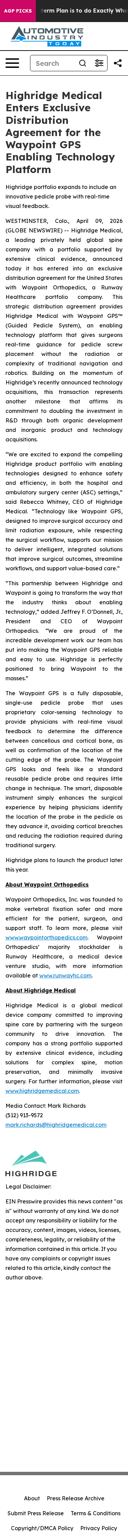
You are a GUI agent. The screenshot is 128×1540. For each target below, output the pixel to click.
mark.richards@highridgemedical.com (55, 1124)
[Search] (82, 63)
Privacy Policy (98, 1528)
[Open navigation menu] (12, 63)
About (32, 1498)
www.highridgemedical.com (42, 1090)
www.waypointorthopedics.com (46, 937)
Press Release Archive (75, 1498)
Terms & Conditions (95, 1513)
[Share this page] (118, 63)
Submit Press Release (36, 1513)
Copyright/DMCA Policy (42, 1528)
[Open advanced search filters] (99, 63)
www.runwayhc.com (65, 975)
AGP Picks (18, 11)
